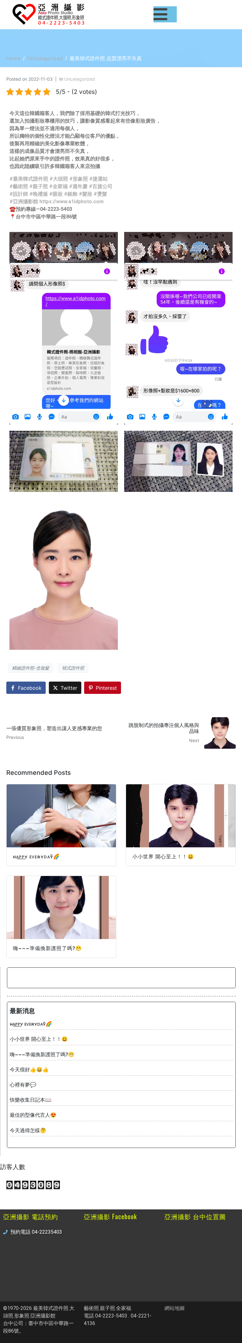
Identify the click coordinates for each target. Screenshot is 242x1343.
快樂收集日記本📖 (30, 1100)
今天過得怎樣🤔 (28, 1130)
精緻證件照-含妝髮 (30, 668)
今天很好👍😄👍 (29, 1069)
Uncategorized (79, 79)
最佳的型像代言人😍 (33, 1115)
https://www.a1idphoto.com (71, 202)
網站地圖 (174, 1308)
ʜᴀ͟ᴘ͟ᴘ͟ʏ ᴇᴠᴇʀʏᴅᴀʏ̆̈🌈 (31, 1024)
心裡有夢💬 (23, 1084)
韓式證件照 (73, 668)
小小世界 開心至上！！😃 (39, 1039)
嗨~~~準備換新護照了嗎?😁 (42, 1054)
